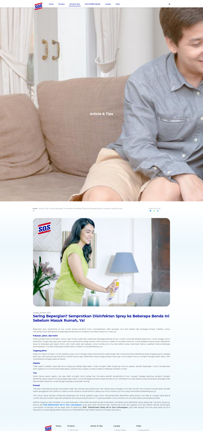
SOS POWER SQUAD (92, 4)
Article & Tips (75, 4)
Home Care (74, 430)
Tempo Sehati (121, 430)
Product (61, 4)
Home (51, 4)
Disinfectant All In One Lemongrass (65, 405)
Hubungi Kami (144, 430)
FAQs (118, 4)
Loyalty (108, 4)
